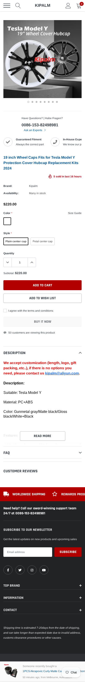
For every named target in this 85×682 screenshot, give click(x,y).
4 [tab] (40, 102)
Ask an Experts (33, 130)
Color (7, 213)
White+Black (37, 221)
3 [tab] (36, 102)
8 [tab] (57, 102)
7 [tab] (53, 102)
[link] (7, 569)
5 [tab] (45, 102)
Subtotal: (8, 273)
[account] (68, 5)
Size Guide (75, 213)
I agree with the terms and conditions (30, 310)
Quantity (8, 253)
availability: (11, 193)
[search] (18, 5)
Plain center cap (15, 241)
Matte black (17, 221)
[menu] (6, 5)
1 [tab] (28, 102)
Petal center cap (43, 241)
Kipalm (33, 186)
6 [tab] (49, 102)
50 (10, 332)
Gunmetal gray (7, 221)
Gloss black (27, 221)
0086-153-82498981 (40, 125)
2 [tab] (32, 102)
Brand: (7, 186)
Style (7, 233)
